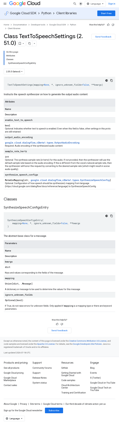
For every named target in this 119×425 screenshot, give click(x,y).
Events (93, 373)
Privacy (23, 404)
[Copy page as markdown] (29, 43)
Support (36, 373)
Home (6, 25)
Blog (92, 368)
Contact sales (10, 385)
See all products (11, 368)
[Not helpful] (113, 24)
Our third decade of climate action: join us (85, 404)
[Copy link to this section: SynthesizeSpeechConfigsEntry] (51, 208)
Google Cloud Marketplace (10, 379)
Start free (106, 13)
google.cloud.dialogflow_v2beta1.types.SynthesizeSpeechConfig (70, 180)
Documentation (20, 25)
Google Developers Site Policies (87, 344)
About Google (10, 404)
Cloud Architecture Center (70, 386)
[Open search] (75, 4)
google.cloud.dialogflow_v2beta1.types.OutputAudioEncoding (42, 142)
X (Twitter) (95, 378)
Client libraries (66, 13)
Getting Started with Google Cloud (71, 374)
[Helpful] (108, 24)
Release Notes (40, 378)
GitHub (64, 368)
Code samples (68, 380)
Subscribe (54, 410)
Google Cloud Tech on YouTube (100, 388)
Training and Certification (73, 392)
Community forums (42, 368)
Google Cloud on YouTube (102, 383)
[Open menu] (5, 3)
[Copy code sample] (111, 80)
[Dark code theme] (106, 80)
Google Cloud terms (52, 404)
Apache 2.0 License (46, 344)
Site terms (35, 404)
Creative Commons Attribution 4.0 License (87, 341)
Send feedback (103, 36)
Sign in (111, 3)
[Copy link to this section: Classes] (21, 199)
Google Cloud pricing (14, 373)
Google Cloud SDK (23, 13)
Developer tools (38, 25)
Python (46, 13)
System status (40, 383)
